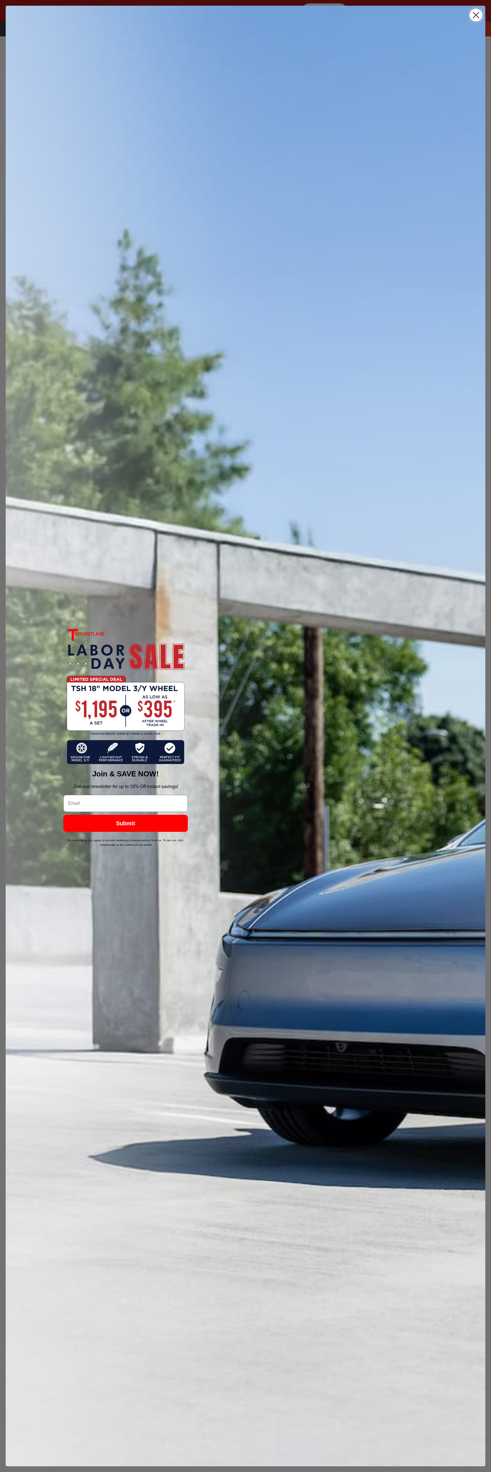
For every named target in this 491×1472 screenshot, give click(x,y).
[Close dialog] (476, 15)
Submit (125, 823)
